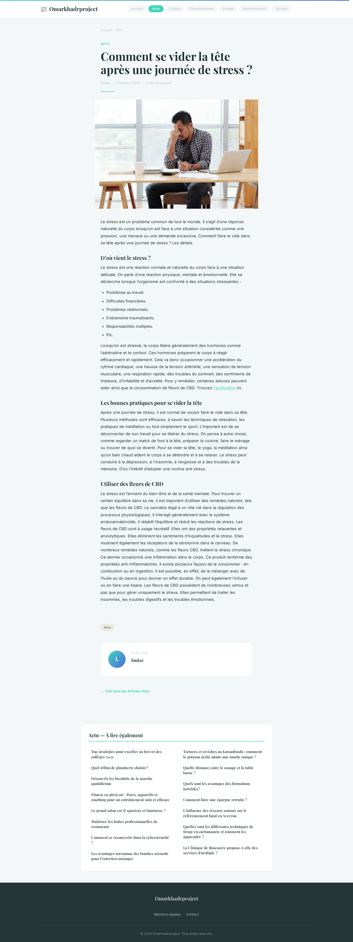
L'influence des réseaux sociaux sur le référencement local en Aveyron (215, 813)
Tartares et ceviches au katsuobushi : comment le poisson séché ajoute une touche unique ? (222, 754)
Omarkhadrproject (69, 9)
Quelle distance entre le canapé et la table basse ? (218, 770)
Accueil (137, 9)
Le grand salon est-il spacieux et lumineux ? (128, 810)
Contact (192, 914)
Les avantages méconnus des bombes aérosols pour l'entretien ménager (129, 856)
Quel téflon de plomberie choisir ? (119, 767)
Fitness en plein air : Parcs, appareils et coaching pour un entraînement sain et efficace (130, 797)
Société (281, 9)
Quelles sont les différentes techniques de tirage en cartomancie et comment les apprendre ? (218, 831)
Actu (156, 9)
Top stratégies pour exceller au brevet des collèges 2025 (126, 754)
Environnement (254, 9)
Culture (175, 9)
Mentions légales (167, 914)
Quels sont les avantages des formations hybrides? (216, 786)
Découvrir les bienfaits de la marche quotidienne (121, 781)
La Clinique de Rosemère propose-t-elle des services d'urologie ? (220, 850)
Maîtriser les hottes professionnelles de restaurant (124, 824)
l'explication (224, 387)
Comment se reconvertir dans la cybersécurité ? (130, 840)
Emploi (228, 9)
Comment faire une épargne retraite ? (215, 799)
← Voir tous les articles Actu (125, 691)
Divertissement (201, 9)
